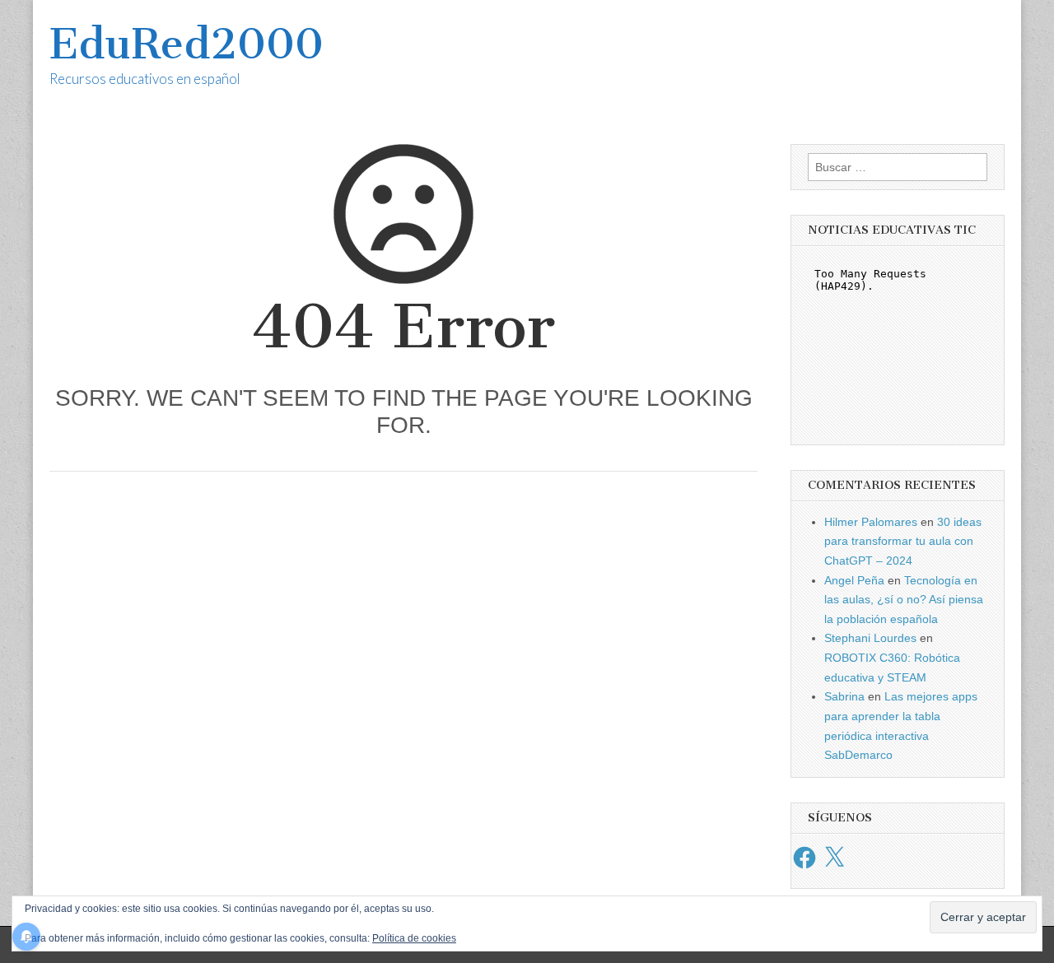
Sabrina (844, 696)
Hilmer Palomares (870, 521)
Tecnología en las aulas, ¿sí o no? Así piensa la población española (903, 600)
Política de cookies (414, 938)
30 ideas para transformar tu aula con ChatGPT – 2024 (903, 541)
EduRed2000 (186, 44)
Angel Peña (854, 580)
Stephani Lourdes (870, 637)
